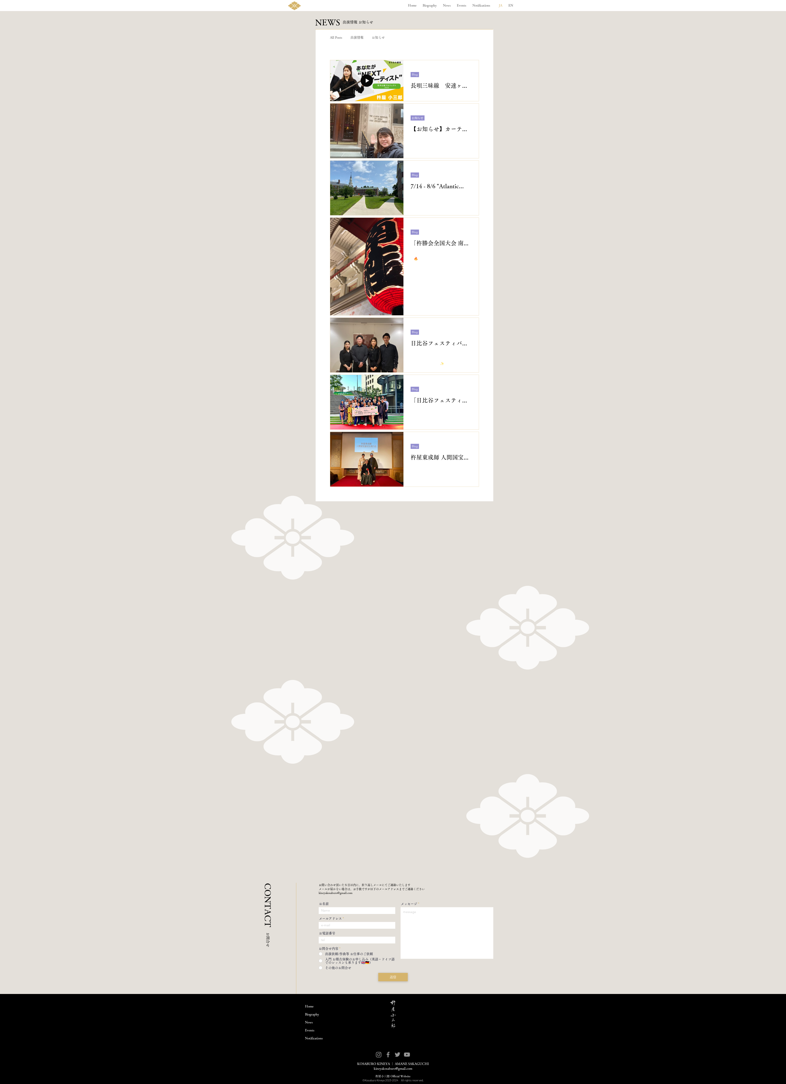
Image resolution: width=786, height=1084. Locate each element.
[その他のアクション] (470, 68)
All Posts (336, 37)
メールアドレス (330, 918)
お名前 (324, 903)
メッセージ (409, 903)
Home (309, 1006)
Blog (396, 37)
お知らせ (378, 37)
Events (309, 1030)
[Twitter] (397, 1054)
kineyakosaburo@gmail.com (335, 892)
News (309, 1022)
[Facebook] (388, 1054)
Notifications (314, 1038)
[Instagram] (378, 1054)
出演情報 (357, 37)
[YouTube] (407, 1054)
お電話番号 (327, 933)
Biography (312, 1014)
